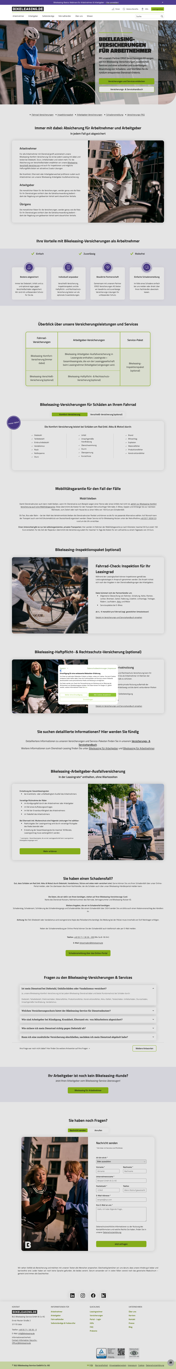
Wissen (90, 15)
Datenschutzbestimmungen (97, 668)
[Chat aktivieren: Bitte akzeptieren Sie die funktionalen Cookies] (170, 1362)
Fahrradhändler (65, 15)
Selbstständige (48, 15)
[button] (64, 668)
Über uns (79, 15)
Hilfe (146, 9)
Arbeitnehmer (19, 15)
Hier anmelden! (112, 2)
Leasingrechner (157, 9)
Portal (117, 9)
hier (86, 687)
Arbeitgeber (33, 15)
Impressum (112, 668)
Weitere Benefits (132, 9)
